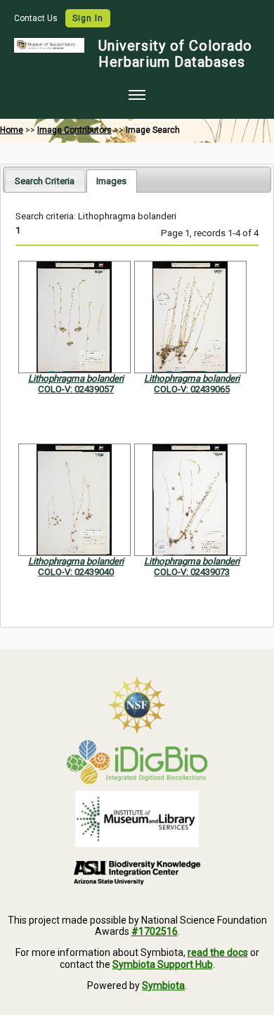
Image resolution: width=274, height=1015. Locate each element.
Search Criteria (44, 181)
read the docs (218, 952)
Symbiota (163, 985)
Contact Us (37, 18)
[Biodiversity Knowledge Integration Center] (137, 872)
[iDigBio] (137, 762)
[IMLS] (137, 819)
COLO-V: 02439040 (76, 572)
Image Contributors (74, 130)
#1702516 (154, 931)
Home (11, 130)
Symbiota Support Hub (162, 964)
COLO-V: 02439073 (192, 572)
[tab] (44, 180)
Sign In (87, 18)
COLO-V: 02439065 (192, 389)
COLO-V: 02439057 (76, 389)
